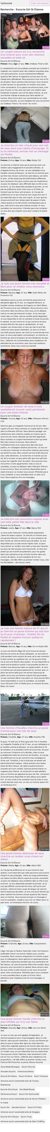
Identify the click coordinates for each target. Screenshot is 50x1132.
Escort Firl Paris (35, 1107)
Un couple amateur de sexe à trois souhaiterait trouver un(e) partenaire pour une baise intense (23, 409)
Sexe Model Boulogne (10, 1067)
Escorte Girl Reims (9, 1076)
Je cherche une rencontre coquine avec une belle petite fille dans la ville (25, 520)
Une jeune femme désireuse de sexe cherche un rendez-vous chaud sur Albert (22, 856)
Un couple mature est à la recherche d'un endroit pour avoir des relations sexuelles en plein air (23, 54)
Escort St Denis (25, 1076)
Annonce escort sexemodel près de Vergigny (20, 1112)
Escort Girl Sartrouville (29, 1094)
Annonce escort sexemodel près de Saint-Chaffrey (23, 1121)
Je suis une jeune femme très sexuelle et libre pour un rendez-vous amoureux (25, 285)
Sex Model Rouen (27, 1089)
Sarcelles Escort (19, 1107)
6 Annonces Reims (26, 1071)
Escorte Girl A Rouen (10, 1117)
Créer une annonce (39, 3)
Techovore (6, 3)
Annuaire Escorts (8, 1071)
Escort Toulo (26, 1117)
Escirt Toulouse (41, 1076)
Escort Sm (5, 1107)
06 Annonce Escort (9, 1094)
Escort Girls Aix (28, 1067)
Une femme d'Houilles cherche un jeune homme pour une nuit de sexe (24, 729)
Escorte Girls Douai (9, 1089)
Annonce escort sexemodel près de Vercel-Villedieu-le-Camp (23, 1101)
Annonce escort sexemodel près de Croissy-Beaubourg (20, 1083)
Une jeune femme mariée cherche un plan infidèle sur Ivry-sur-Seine (23, 1020)
